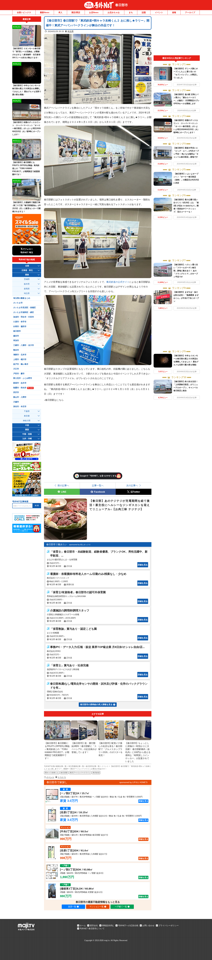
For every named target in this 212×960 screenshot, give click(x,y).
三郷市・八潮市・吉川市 (23, 345)
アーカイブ (190, 12)
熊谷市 (16, 350)
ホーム (83, 925)
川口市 (16, 369)
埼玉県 (70, 31)
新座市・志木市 (19, 383)
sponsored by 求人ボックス (80, 545)
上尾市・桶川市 (19, 359)
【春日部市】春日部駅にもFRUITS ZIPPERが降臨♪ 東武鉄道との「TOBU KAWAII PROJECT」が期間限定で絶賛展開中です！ (26, 168)
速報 (174, 12)
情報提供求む (108, 925)
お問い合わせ (148, 925)
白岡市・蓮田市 (19, 326)
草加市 (16, 341)
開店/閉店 (76, 12)
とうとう (62, 777)
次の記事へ (132, 485)
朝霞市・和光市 (23, 388)
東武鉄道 (96, 773)
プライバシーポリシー (168, 925)
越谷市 (16, 336)
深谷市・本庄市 (19, 407)
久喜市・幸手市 (19, 322)
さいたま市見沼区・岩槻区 (24, 308)
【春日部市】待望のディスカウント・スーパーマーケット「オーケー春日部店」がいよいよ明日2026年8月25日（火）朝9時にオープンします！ (186, 126)
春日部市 (121, 5)
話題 (144, 12)
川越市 (16, 402)
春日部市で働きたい (56, 544)
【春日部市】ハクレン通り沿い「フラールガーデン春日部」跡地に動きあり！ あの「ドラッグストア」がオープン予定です (185, 271)
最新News (44, 12)
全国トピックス (24, 12)
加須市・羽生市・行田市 (23, 317)
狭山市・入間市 (19, 397)
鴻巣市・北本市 (19, 355)
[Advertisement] (177, 36)
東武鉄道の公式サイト (117, 282)
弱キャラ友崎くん (52, 773)
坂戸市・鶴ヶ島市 (20, 364)
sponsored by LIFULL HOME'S (133, 782)
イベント (159, 12)
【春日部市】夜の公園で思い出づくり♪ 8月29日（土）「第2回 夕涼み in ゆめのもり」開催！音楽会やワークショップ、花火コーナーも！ (186, 206)
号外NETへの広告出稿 (128, 925)
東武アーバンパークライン (80, 773)
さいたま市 (18, 303)
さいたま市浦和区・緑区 (23, 312)
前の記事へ (63, 485)
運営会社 (94, 925)
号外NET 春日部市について (92, 928)
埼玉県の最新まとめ (21, 298)
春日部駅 (64, 773)
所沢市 (16, 392)
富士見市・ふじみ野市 (22, 378)
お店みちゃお (114, 12)
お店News (94, 12)
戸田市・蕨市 (19, 374)
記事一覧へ (98, 485)
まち (131, 12)
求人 (60, 12)
